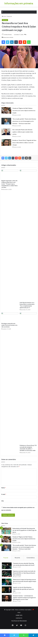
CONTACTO (19, 618)
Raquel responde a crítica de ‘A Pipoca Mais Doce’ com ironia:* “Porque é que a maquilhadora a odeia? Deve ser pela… (9, 184)
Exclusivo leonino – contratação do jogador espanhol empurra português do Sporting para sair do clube (24, 597)
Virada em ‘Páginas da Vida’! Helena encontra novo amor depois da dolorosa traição (23, 110)
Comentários (31, 558)
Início (4, 16)
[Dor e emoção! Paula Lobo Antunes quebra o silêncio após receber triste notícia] (6, 132)
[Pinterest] (16, 158)
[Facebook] (3, 158)
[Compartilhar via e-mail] (26, 158)
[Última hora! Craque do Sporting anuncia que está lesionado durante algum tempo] (7, 582)
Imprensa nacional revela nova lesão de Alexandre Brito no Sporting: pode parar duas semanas (24, 573)
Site (2, 501)
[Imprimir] (29, 158)
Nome (3, 487)
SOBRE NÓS (19, 615)
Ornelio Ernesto (8, 34)
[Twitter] (6, 158)
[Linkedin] (9, 158)
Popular (5, 558)
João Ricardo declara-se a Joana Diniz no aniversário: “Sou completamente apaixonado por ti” (27, 305)
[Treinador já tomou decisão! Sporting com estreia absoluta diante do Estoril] (7, 565)
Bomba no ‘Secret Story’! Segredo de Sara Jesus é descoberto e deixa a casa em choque (24, 143)
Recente (17, 558)
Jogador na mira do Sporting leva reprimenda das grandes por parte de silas (23, 589)
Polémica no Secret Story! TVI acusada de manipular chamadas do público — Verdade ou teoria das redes (28, 448)
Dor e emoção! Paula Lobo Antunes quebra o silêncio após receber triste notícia (22, 132)
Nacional (9, 16)
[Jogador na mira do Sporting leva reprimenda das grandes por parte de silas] (7, 589)
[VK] (23, 158)
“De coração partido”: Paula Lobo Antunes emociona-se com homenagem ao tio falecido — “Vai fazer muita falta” (24, 121)
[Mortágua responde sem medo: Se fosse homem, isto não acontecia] (9, 317)
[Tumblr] (13, 158)
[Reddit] (19, 158)
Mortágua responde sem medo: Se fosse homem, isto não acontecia (9, 325)
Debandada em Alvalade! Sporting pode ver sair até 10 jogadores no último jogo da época (24, 530)
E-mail (3, 494)
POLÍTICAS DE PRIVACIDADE (19, 621)
